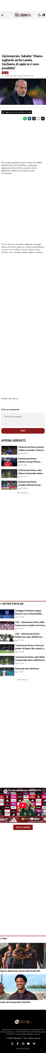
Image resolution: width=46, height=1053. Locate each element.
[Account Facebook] (17, 1043)
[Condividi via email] (38, 118)
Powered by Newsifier (23, 1048)
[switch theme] (39, 15)
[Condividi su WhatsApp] (25, 118)
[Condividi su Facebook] (29, 118)
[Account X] (12, 1043)
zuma (7, 76)
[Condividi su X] (34, 118)
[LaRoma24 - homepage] (23, 15)
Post (23, 430)
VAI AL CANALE (23, 827)
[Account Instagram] (23, 1043)
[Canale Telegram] (33, 1043)
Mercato (5, 73)
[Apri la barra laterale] (2, 15)
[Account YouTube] (28, 1043)
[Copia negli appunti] (43, 118)
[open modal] (43, 15)
